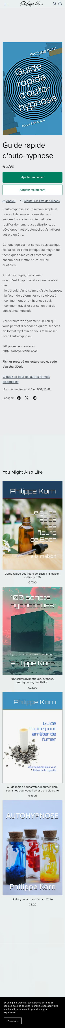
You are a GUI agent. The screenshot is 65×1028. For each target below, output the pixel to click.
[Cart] (61, 3)
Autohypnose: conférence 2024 (32, 899)
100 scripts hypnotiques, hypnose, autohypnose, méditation (32, 680)
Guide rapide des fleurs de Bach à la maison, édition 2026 (32, 575)
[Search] (54, 3)
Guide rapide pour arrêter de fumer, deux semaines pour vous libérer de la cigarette (32, 788)
